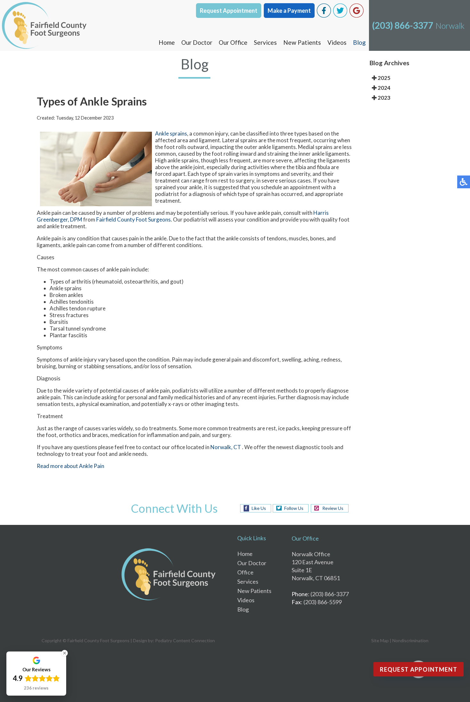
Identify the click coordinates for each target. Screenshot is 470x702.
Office (245, 572)
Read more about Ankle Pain (70, 466)
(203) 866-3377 (402, 25)
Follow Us (293, 508)
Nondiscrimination (410, 640)
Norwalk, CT (225, 447)
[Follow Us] (340, 15)
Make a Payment (289, 10)
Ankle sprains (171, 133)
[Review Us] (356, 15)
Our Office (233, 42)
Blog (359, 42)
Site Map (380, 640)
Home (167, 42)
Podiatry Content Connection (185, 640)
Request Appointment (228, 10)
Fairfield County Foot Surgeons (133, 219)
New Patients (302, 42)
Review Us (332, 508)
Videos (337, 42)
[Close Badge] (64, 653)
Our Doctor (196, 42)
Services (265, 42)
